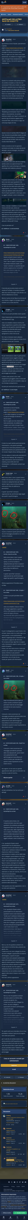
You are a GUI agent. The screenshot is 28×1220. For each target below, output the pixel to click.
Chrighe (8, 309)
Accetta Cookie (21, 1213)
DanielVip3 (9, 29)
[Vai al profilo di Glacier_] (3, 240)
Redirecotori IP (10, 1140)
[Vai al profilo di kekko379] (4, 1158)
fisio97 (7, 396)
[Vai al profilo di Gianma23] (3, 803)
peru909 (8, 786)
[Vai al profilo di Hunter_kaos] (3, 474)
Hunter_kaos (9, 473)
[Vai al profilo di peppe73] (4, 1129)
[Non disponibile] (14, 507)
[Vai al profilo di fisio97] (3, 397)
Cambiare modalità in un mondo (13, 1149)
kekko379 (8, 1163)
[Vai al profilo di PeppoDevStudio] (4, 1116)
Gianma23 (8, 803)
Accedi (14, 1069)
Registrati (14, 1065)
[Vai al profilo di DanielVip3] (3, 30)
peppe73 (8, 1132)
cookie (9, 1201)
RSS (24, 1186)
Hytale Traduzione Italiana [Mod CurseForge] (15, 1118)
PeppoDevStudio (10, 1120)
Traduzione (6, 1186)
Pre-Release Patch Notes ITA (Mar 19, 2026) (15, 1160)
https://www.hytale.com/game (14, 48)
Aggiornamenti (10, 1130)
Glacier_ (8, 239)
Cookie (18, 1186)
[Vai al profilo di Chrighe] (3, 310)
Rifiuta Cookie (7, 1213)
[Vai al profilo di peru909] (3, 786)
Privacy (13, 1186)
